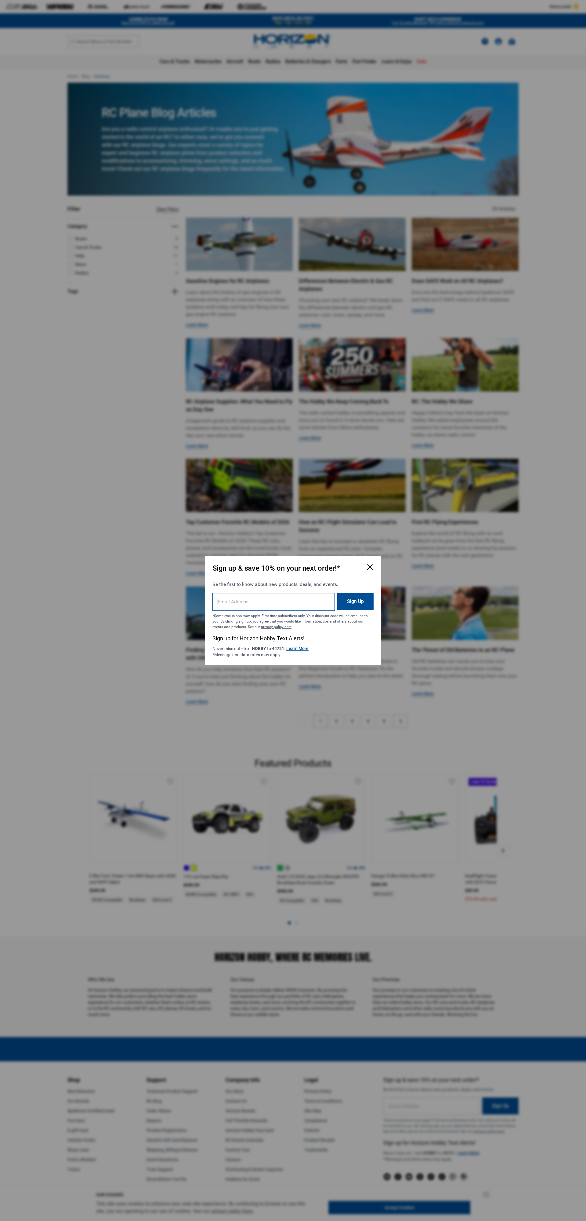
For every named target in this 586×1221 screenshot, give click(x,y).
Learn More (297, 648)
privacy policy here (276, 627)
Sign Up (355, 601)
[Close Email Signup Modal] (370, 567)
